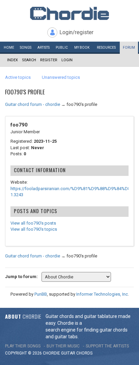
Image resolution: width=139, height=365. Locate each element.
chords (84, 353)
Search (29, 60)
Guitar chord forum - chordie (32, 104)
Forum (129, 47)
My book (81, 47)
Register (48, 60)
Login (67, 60)
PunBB (40, 294)
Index (12, 60)
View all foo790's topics (33, 229)
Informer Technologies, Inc (102, 294)
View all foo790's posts (33, 223)
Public (62, 47)
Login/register (76, 32)
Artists (43, 47)
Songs (25, 47)
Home (9, 47)
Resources (106, 47)
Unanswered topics (61, 77)
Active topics (18, 77)
